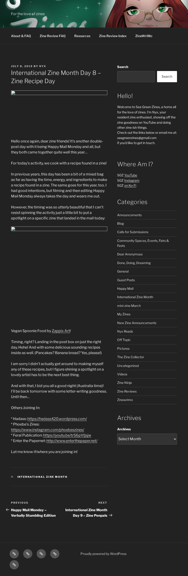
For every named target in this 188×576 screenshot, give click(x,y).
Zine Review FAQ (53, 36)
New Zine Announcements (136, 323)
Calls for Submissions (132, 232)
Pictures (123, 348)
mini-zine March (129, 306)
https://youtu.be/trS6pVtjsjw (67, 435)
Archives (124, 429)
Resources (82, 36)
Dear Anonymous (130, 254)
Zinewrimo (125, 400)
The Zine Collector (130, 357)
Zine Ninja (124, 383)
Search (122, 67)
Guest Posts (126, 280)
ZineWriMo (143, 36)
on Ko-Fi (130, 185)
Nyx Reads (125, 331)
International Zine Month (42, 476)
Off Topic (124, 340)
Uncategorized (128, 366)
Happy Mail (125, 288)
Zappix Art (61, 331)
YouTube (130, 175)
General (123, 271)
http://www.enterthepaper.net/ (71, 441)
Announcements (129, 215)
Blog (120, 223)
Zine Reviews (127, 391)
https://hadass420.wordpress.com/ (57, 419)
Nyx (42, 66)
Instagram (131, 180)
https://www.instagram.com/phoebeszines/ (47, 430)
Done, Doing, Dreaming (134, 263)
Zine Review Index (113, 36)
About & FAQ (21, 36)
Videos (122, 374)
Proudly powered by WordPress (103, 554)
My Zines (123, 314)
